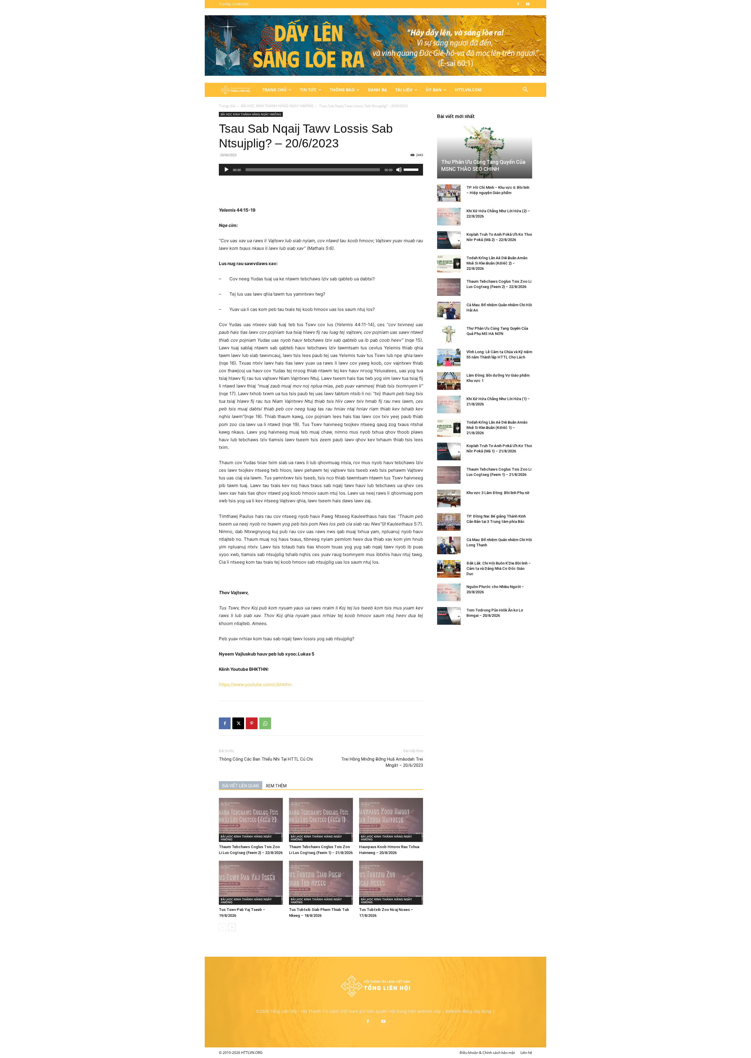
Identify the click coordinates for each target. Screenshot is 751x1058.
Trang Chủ (274, 89)
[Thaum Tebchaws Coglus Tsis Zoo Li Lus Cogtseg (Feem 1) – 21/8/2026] (321, 820)
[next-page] (232, 927)
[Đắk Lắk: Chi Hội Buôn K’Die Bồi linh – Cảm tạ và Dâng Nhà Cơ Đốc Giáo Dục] (449, 569)
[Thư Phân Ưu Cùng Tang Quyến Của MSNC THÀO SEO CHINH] (484, 152)
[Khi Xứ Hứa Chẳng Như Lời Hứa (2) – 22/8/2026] (449, 216)
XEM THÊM (276, 786)
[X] (238, 723)
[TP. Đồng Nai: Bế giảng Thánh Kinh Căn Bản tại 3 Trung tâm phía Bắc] (449, 522)
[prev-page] (222, 927)
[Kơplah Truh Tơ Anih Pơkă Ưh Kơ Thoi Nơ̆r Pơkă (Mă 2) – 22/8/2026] (449, 240)
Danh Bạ (377, 89)
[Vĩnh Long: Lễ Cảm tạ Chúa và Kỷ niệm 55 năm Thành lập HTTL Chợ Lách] (449, 357)
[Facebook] (518, 4)
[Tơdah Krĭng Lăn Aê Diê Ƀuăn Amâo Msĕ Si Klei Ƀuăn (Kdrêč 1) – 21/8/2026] (449, 428)
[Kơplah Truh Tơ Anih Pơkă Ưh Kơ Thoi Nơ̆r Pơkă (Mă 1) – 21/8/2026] (449, 451)
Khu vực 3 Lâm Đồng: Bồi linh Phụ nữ (498, 493)
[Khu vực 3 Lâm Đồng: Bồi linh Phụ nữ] (449, 498)
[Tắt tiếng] (399, 170)
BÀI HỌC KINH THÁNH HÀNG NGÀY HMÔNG (277, 105)
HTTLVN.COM (468, 89)
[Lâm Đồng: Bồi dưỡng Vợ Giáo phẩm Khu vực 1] (449, 381)
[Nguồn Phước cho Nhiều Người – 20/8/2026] (449, 592)
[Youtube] (527, 4)
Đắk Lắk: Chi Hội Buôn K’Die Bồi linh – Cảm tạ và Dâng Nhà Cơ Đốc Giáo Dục (498, 568)
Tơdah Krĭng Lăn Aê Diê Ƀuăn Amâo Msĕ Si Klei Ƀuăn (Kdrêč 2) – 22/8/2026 (496, 263)
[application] (321, 170)
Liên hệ (526, 1052)
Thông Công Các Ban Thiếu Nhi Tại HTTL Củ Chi (266, 759)
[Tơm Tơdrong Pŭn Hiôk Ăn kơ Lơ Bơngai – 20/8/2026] (449, 616)
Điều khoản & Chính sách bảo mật (487, 1052)
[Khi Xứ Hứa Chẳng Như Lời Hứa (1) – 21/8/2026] (449, 404)
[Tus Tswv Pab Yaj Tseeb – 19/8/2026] (251, 883)
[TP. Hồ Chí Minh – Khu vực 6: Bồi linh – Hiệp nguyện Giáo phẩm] (449, 193)
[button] (525, 90)
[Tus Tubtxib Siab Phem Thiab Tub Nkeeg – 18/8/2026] (321, 883)
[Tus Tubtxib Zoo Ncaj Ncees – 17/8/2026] (391, 883)
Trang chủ (227, 105)
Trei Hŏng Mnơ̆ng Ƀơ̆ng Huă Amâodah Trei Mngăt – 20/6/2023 (382, 762)
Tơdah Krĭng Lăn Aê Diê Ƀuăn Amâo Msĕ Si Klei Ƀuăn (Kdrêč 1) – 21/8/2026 (496, 427)
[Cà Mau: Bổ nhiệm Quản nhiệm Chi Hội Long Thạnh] (449, 545)
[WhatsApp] (265, 723)
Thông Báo (342, 89)
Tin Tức (308, 89)
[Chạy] (226, 170)
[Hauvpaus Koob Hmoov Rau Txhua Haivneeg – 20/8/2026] (391, 820)
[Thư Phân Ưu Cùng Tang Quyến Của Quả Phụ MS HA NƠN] (449, 334)
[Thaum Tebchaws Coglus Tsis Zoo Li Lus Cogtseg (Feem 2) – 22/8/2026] (251, 820)
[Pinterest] (252, 723)
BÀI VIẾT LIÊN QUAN (240, 786)
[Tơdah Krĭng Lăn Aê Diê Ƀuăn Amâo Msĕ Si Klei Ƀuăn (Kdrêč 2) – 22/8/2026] (449, 263)
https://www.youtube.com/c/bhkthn (255, 684)
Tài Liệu (403, 89)
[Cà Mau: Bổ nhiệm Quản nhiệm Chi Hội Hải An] (449, 310)
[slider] (412, 169)
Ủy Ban (434, 89)
